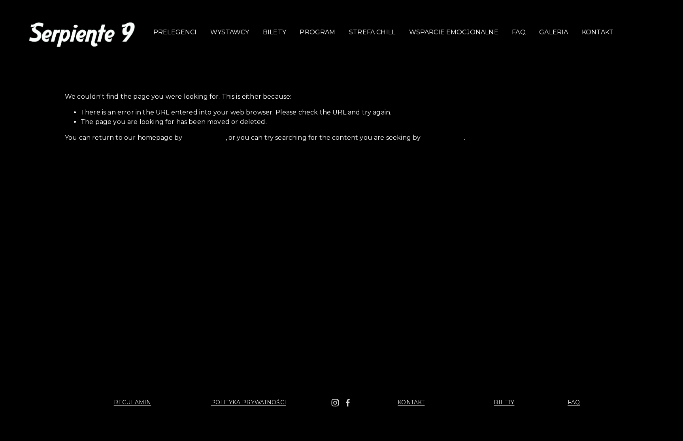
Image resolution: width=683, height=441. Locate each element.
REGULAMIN (132, 402)
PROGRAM (317, 32)
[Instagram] (335, 403)
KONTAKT (597, 32)
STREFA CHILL (372, 32)
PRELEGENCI (175, 32)
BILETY (274, 32)
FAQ (518, 32)
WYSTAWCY (229, 32)
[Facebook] (348, 403)
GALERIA (553, 32)
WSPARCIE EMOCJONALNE (453, 32)
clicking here (204, 137)
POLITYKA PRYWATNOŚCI (248, 402)
